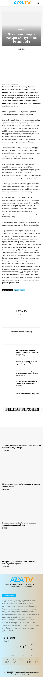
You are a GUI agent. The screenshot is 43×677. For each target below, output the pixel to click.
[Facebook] (9, 319)
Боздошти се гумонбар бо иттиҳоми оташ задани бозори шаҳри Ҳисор (27, 373)
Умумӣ (21, 29)
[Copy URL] (4, 337)
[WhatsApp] (29, 319)
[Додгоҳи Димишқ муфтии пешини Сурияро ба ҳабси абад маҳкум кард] (8, 353)
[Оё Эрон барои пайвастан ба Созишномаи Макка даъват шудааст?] (8, 383)
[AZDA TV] (21, 302)
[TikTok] (21, 319)
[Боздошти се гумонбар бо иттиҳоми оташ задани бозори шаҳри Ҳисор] (8, 373)
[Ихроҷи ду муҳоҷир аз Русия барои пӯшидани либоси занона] (8, 363)
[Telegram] (17, 319)
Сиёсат (16, 290)
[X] (25, 319)
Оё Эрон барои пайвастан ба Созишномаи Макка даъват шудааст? (26, 383)
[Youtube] (33, 319)
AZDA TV (21, 311)
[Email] (36, 337)
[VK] (31, 337)
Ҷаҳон (22, 290)
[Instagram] (13, 319)
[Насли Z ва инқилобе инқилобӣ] (8, 394)
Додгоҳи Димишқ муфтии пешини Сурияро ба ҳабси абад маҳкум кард (27, 352)
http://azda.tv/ (21, 315)
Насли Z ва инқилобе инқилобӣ (27, 394)
